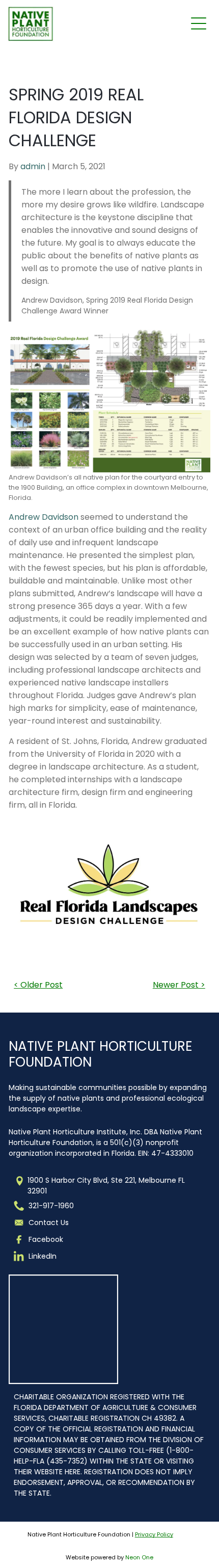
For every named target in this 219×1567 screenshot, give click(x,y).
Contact (44, 1222)
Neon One (139, 1557)
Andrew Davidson (43, 517)
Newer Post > (179, 985)
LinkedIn (43, 1256)
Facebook (46, 1239)
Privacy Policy (154, 1534)
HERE (72, 1472)
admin (32, 166)
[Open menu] (198, 23)
